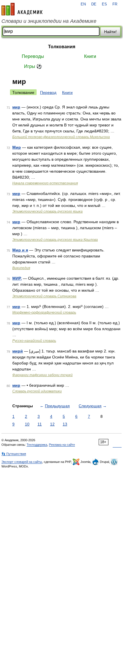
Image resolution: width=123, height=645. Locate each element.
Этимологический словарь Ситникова (44, 296)
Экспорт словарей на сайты (21, 461)
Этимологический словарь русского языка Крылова (55, 240)
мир (16, 107)
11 (39, 424)
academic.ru (22, 9)
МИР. (17, 278)
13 (65, 424)
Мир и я (20, 250)
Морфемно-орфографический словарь (44, 313)
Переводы (33, 56)
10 (27, 424)
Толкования (61, 46)
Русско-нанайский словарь (34, 341)
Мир (16, 147)
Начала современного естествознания (45, 183)
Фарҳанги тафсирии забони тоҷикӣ (42, 375)
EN (83, 4)
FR (114, 4)
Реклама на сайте (62, 444)
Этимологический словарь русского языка (47, 211)
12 (52, 424)
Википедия (21, 268)
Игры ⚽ (33, 66)
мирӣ (17, 351)
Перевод (48, 92)
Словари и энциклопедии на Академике (48, 21)
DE (93, 4)
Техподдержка (37, 444)
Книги (90, 56)
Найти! (110, 31)
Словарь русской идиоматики (37, 391)
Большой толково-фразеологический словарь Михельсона (61, 137)
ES (104, 4)
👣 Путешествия (13, 453)
